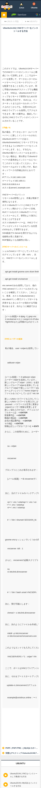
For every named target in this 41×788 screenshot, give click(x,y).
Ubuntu (33, 21)
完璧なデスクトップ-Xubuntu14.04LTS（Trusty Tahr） (22, 753)
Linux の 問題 (13, 21)
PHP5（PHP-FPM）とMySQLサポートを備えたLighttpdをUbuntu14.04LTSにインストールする (22, 748)
